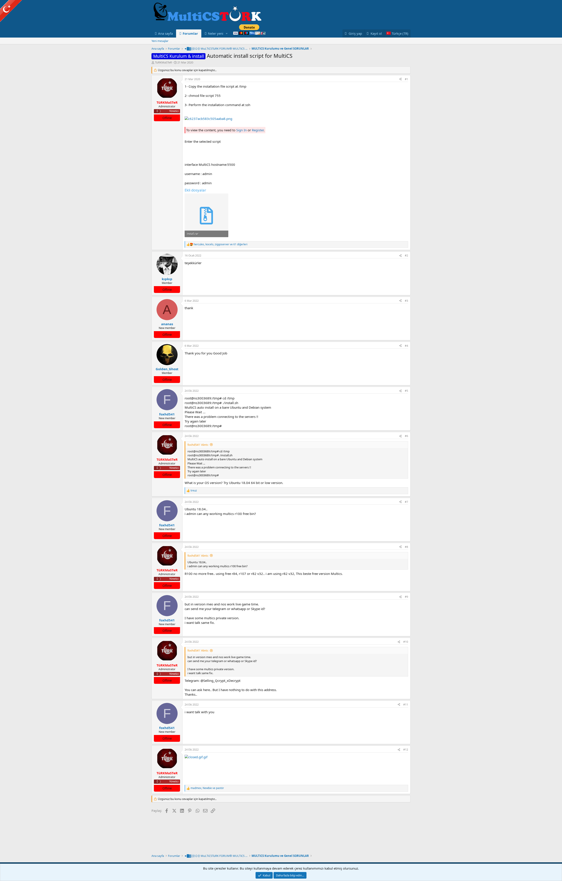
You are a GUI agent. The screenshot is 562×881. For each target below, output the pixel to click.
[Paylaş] (400, 79)
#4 (406, 346)
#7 (406, 502)
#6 (406, 436)
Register (258, 130)
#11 (405, 704)
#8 (406, 547)
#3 (406, 301)
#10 (405, 642)
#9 (406, 597)
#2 (406, 255)
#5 (406, 391)
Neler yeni (215, 33)
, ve (207, 788)
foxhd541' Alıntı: (197, 445)
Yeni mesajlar (159, 41)
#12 (405, 749)
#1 (406, 79)
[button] (227, 33)
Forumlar (190, 33)
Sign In (241, 130)
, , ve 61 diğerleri (220, 244)
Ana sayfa (165, 33)
